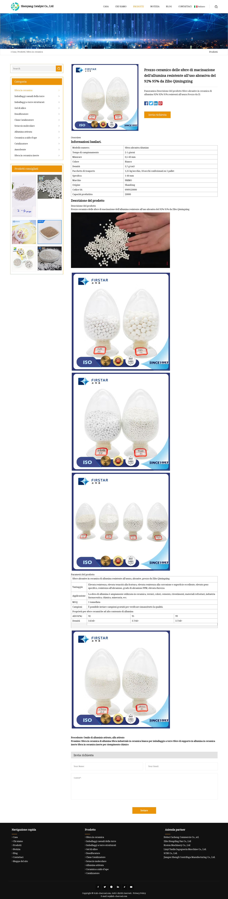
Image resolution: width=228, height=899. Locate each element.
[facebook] (98, 887)
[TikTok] (124, 887)
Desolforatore (21, 114)
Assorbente (20, 149)
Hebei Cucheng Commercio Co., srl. (181, 837)
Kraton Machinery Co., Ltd (177, 845)
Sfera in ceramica (35, 52)
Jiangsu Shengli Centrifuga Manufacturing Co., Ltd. (189, 857)
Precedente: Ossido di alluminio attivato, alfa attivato (97, 737)
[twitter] (104, 887)
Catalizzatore (21, 143)
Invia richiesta (157, 114)
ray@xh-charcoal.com (117, 896)
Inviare (144, 810)
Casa (106, 6)
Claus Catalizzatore (24, 119)
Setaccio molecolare (25, 125)
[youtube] (131, 887)
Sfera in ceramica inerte (27, 155)
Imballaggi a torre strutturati (29, 102)
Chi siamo (121, 6)
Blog (169, 6)
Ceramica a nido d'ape (26, 137)
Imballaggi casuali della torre (29, 96)
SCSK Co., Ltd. (170, 853)
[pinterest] (111, 887)
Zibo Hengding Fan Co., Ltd (177, 841)
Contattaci (185, 6)
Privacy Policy (139, 893)
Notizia (154, 6)
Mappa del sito (20, 861)
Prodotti (138, 6)
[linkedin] (118, 887)
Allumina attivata (23, 131)
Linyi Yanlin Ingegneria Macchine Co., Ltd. (185, 849)
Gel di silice (20, 108)
